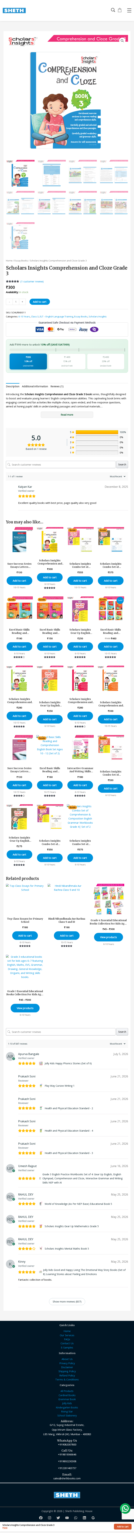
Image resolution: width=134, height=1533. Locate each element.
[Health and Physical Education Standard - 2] (41, 1108)
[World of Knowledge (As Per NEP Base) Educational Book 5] (41, 1203)
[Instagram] (49, 1518)
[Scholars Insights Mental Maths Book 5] (41, 1248)
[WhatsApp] (75, 1518)
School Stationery (67, 1415)
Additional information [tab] (35, 386)
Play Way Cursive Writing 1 (60, 1085)
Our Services (67, 1335)
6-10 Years (24, 316)
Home (9, 260)
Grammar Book (67, 1399)
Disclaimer (67, 1367)
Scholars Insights (98, 316)
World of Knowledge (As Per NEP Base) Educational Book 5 (78, 1203)
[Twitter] (58, 1518)
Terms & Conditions (67, 1379)
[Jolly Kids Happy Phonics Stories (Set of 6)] (41, 1063)
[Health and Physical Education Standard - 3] (41, 1153)
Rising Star (67, 1411)
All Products (67, 1391)
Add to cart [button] (19, 580)
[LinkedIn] (84, 1518)
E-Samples (67, 1347)
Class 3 (35, 316)
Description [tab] (12, 386)
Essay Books (21, 260)
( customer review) (32, 281)
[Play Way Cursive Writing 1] (41, 1086)
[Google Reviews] (93, 1518)
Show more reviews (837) (67, 1301)
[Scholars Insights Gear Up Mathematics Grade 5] (41, 1226)
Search (122, 464)
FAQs (67, 1339)
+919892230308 (67, 1461)
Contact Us (67, 1343)
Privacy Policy (67, 1363)
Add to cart (39, 301)
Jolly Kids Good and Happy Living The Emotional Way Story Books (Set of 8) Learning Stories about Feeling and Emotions (84, 1272)
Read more (67, 414)
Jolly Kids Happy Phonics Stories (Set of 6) (68, 1063)
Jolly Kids (67, 1403)
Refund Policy (67, 1375)
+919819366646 (67, 1454)
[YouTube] (67, 1518)
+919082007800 (67, 1444)
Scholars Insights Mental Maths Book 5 (67, 1248)
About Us (67, 1359)
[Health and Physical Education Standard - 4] (41, 1130)
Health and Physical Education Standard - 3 (69, 1153)
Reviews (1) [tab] (57, 386)
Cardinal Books (67, 1395)
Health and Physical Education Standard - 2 (69, 1108)
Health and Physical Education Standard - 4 (69, 1130)
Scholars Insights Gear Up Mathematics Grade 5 (72, 1226)
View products (108, 937)
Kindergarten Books (67, 1407)
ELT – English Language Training (56, 316)
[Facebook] (41, 1518)
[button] (122, 41)
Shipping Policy (67, 1371)
